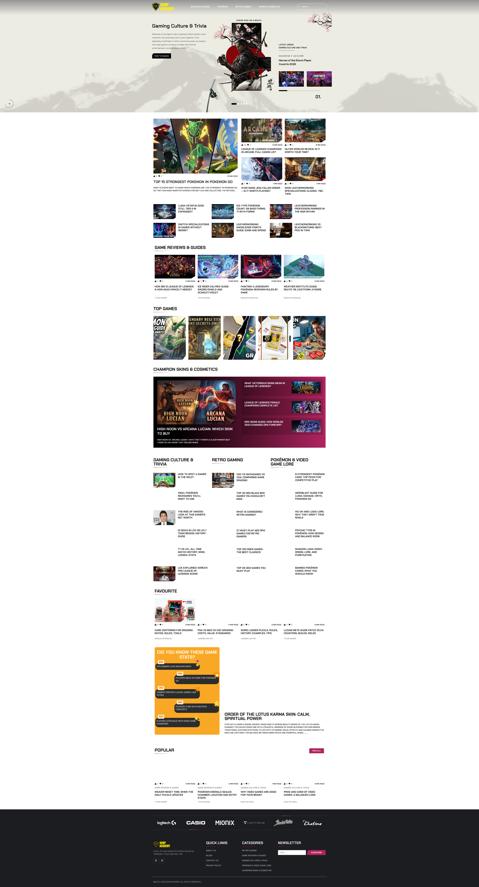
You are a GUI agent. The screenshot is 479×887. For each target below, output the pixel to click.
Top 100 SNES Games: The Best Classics (250, 551)
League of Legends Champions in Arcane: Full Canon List (261, 150)
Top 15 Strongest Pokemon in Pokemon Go (193, 182)
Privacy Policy (213, 865)
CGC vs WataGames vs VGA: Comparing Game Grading (251, 477)
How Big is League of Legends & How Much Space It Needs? (174, 288)
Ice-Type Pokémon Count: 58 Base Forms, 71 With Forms (251, 208)
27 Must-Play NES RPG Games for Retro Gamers (251, 533)
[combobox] (311, 7)
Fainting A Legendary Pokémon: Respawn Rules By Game (259, 289)
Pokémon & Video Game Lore (256, 865)
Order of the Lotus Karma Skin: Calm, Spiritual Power (267, 716)
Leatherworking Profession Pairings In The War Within (310, 208)
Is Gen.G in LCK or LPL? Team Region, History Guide (192, 533)
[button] (9, 103)
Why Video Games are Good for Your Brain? (258, 793)
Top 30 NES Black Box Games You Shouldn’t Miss (251, 496)
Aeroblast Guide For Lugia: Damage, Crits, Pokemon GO (309, 495)
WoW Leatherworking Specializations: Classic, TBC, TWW (304, 191)
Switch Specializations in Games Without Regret (193, 227)
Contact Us (212, 860)
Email (281, 848)
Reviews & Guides (200, 6)
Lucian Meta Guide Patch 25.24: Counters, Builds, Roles (304, 632)
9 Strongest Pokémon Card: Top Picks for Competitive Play (310, 477)
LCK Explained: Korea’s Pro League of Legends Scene (193, 570)
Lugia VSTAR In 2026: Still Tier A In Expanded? (191, 208)
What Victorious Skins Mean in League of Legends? (264, 385)
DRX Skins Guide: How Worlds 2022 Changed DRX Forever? (263, 423)
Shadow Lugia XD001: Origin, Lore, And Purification (308, 552)
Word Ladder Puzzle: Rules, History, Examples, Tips (259, 632)
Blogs (209, 855)
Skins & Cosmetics (269, 6)
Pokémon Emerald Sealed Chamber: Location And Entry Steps (217, 794)
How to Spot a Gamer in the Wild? (192, 476)
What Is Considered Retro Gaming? (249, 513)
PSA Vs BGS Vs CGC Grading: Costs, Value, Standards (216, 632)
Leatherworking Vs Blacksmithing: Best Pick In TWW (308, 227)
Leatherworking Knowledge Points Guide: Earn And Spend (251, 227)
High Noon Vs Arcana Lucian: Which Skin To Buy (195, 431)
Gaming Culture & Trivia (253, 787)
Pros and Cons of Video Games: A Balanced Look (300, 793)
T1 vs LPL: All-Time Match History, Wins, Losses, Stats (191, 552)
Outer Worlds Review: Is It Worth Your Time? (302, 150)
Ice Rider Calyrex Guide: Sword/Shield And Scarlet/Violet (213, 289)
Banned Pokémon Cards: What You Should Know (306, 570)
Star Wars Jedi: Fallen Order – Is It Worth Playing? (260, 189)
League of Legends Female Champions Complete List (262, 404)
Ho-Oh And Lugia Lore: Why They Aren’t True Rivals (309, 514)
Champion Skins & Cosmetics (257, 870)
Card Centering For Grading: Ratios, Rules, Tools (174, 632)
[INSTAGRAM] (162, 860)
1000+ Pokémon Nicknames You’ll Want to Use (189, 495)
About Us (211, 850)
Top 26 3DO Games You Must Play (251, 569)
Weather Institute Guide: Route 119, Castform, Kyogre (302, 288)
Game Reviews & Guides (167, 787)
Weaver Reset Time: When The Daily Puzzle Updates (174, 793)
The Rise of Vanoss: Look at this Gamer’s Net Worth (191, 514)
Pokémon (222, 6)
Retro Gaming (243, 6)
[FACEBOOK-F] (155, 860)
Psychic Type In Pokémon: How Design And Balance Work (309, 533)
